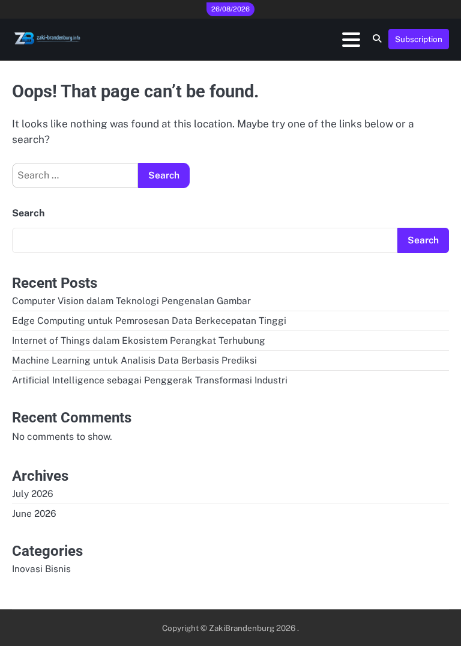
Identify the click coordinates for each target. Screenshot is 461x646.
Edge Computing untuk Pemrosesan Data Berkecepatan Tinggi (149, 320)
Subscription (418, 39)
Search (28, 213)
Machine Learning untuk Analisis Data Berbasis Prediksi (134, 360)
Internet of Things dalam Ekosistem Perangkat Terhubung (138, 340)
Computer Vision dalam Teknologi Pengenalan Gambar (131, 300)
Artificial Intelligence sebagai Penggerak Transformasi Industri (150, 379)
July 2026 (32, 493)
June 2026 (34, 513)
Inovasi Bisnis (41, 568)
